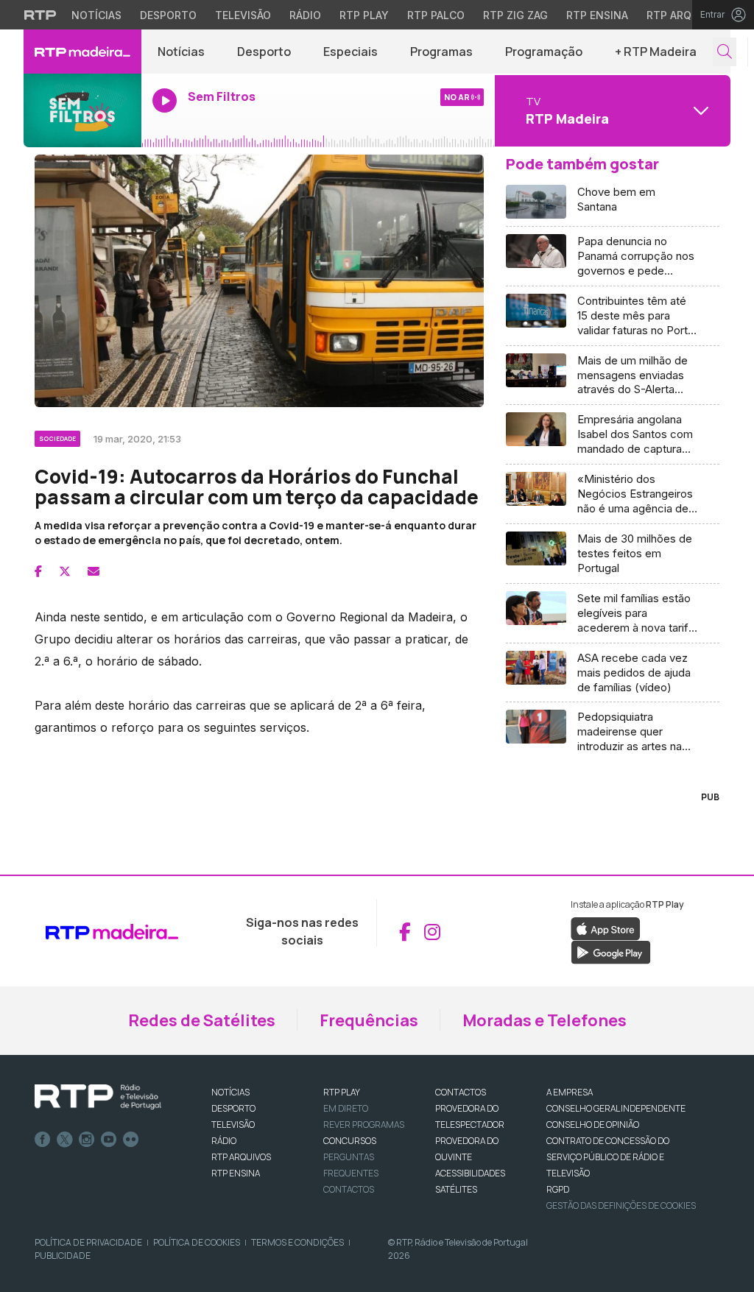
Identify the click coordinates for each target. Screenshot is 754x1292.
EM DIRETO (345, 1108)
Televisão (243, 15)
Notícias (96, 15)
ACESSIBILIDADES (470, 1173)
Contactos (348, 1189)
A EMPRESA (569, 1092)
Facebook (43, 1140)
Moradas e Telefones (544, 1020)
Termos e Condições (297, 1242)
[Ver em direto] (82, 110)
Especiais (350, 51)
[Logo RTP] (98, 1096)
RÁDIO (223, 1140)
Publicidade (63, 1255)
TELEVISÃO (233, 1124)
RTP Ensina (597, 15)
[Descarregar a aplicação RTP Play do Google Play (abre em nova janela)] (611, 952)
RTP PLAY (341, 1092)
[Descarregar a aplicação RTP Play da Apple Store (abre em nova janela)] (606, 928)
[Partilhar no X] (65, 571)
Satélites (456, 1189)
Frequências (369, 1020)
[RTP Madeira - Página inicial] (82, 51)
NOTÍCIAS (230, 1092)
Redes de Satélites (201, 1020)
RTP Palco (436, 15)
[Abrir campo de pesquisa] (724, 52)
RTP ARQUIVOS (241, 1157)
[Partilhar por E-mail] (93, 571)
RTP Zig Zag (515, 15)
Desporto (168, 15)
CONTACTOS (460, 1092)
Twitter (65, 1140)
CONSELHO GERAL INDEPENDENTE (616, 1108)
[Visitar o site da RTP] (40, 14)
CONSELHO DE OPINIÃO (592, 1124)
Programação (543, 51)
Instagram (87, 1140)
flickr (131, 1140)
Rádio (305, 15)
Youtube (109, 1140)
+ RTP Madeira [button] (656, 51)
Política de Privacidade (88, 1242)
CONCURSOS (349, 1140)
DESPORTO (233, 1108)
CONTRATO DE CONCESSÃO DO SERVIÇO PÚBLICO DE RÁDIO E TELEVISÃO (607, 1156)
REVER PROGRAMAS (363, 1124)
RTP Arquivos (684, 15)
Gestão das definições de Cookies (621, 1205)
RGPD (557, 1189)
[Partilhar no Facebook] (38, 571)
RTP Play (364, 15)
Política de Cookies (196, 1242)
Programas (441, 51)
